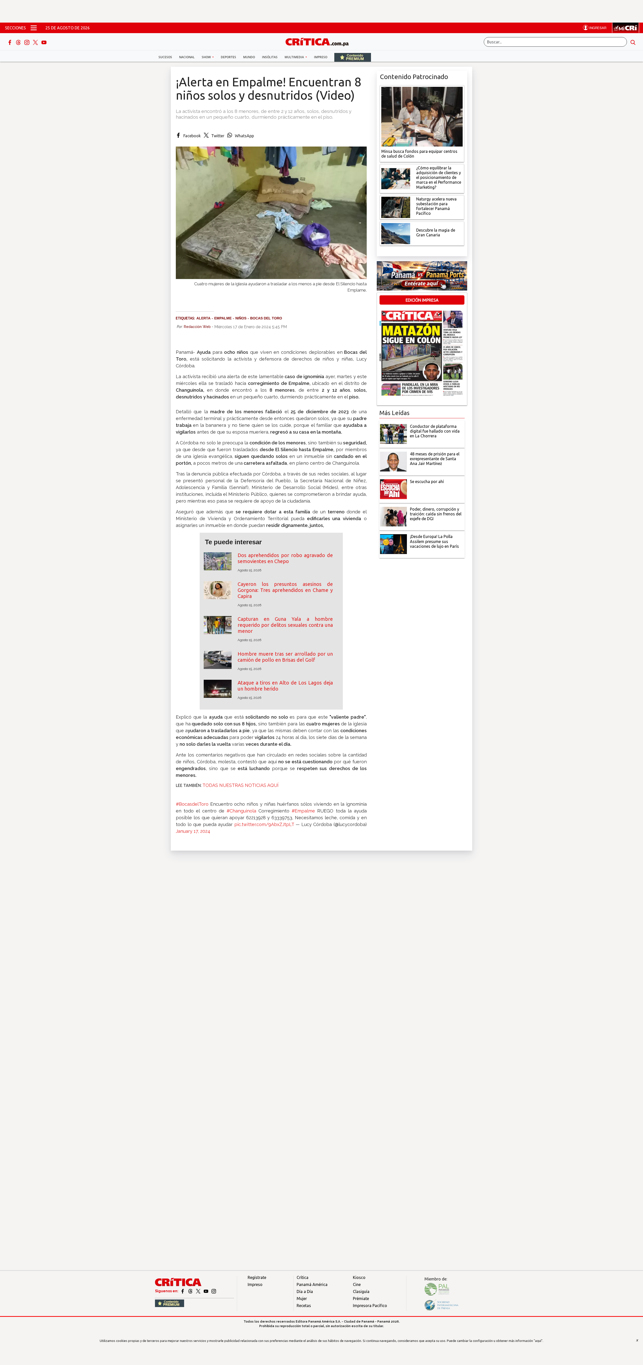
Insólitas (270, 57)
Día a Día (305, 1291)
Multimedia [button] (295, 57)
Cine (357, 1284)
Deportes (228, 57)
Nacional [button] (187, 57)
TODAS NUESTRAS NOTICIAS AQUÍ (240, 785)
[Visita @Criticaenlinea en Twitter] (190, 1291)
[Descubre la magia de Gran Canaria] (395, 233)
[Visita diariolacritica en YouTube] (206, 1291)
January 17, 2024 (193, 831)
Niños (240, 318)
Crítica (302, 1277)
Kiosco (359, 1277)
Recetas (304, 1305)
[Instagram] (27, 42)
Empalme (223, 318)
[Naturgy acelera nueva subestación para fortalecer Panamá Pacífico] (395, 206)
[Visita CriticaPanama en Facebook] (183, 1291)
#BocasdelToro (192, 804)
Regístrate (257, 1277)
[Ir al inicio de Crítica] (319, 41)
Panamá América (312, 1284)
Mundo (249, 57)
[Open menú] (33, 28)
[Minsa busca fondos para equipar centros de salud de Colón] (422, 116)
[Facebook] (10, 42)
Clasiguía (361, 1291)
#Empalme (303, 810)
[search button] (633, 42)
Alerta (203, 318)
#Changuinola (241, 810)
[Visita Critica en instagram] (213, 1291)
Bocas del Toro (266, 318)
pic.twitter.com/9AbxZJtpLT (264, 824)
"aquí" (538, 1340)
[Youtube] (44, 42)
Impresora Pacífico (370, 1305)
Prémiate (361, 1298)
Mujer (302, 1298)
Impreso (320, 57)
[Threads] (19, 42)
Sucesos (165, 57)
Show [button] (206, 57)
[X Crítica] (36, 42)
